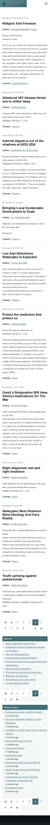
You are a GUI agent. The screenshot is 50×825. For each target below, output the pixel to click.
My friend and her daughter (18, 669)
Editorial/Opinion (20, 83)
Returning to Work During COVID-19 (23, 762)
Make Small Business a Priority (20, 643)
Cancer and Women (15, 748)
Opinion (16, 126)
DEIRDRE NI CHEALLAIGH (24, 150)
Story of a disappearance (17, 654)
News (15, 378)
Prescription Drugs (14, 788)
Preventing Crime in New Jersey (21, 680)
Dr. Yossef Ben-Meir (20, 217)
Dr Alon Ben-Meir (19, 263)
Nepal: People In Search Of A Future (23, 770)
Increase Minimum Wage (17, 683)
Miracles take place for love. (19, 741)
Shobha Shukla (18, 107)
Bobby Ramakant (19, 477)
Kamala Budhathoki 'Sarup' (24, 29)
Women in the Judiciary (17, 676)
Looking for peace (14, 755)
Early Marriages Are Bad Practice (21, 658)
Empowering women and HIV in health (24, 712)
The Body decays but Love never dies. (24, 672)
